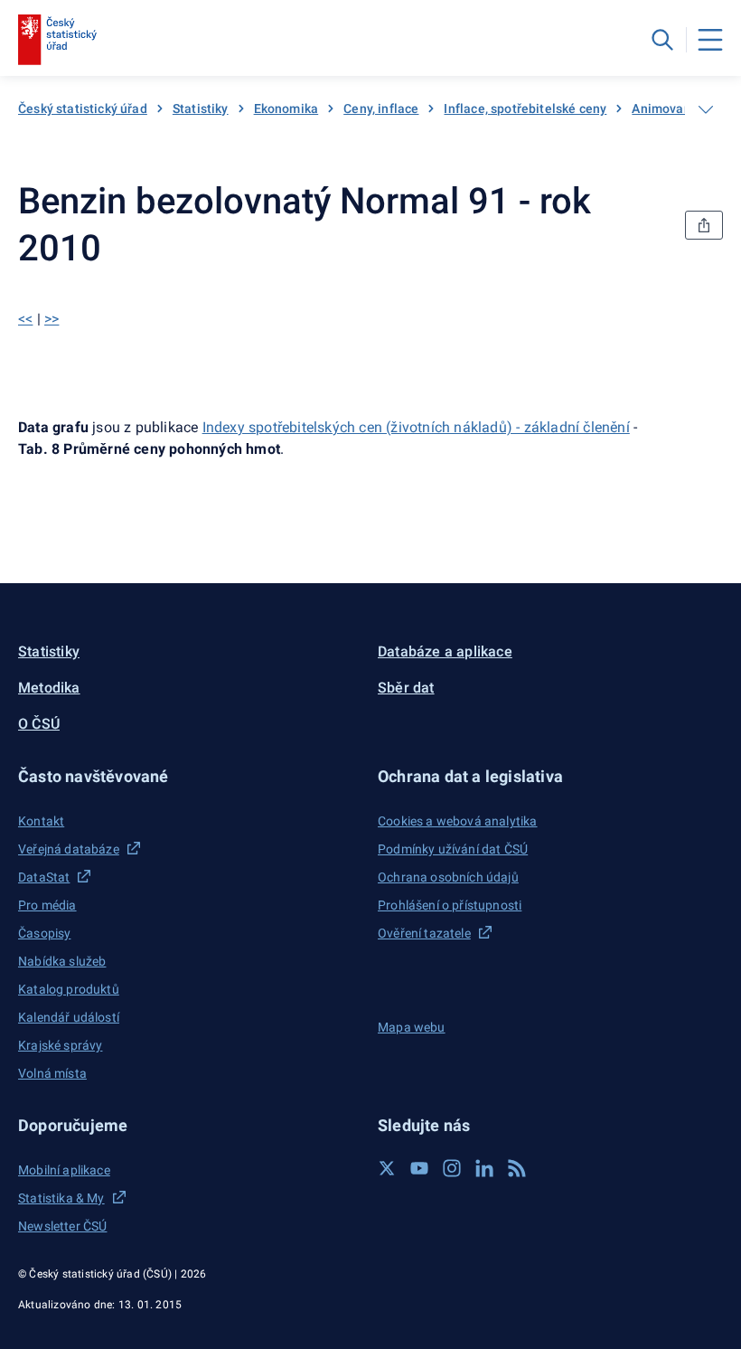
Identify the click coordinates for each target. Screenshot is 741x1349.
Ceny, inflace (380, 108)
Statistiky (201, 108)
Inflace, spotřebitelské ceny (525, 108)
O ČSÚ (39, 723)
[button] (190, 776)
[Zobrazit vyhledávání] (662, 39)
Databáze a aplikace (445, 651)
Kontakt (41, 821)
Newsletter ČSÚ (62, 1226)
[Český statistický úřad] (57, 39)
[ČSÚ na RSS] (517, 1168)
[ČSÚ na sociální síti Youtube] (419, 1168)
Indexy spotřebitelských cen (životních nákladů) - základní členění (416, 427)
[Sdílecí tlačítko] (704, 225)
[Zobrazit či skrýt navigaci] (706, 109)
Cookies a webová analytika (458, 821)
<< (25, 318)
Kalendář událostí (68, 1017)
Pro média (47, 905)
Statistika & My (61, 1198)
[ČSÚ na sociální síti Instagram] (452, 1168)
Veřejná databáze (68, 849)
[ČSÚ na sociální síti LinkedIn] (484, 1168)
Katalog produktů (68, 989)
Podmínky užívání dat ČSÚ (453, 849)
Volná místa (52, 1073)
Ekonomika (286, 108)
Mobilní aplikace (64, 1170)
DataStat (44, 877)
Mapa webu (412, 1027)
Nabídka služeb (62, 961)
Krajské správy (60, 1045)
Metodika (49, 687)
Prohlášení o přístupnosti (449, 905)
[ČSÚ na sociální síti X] (387, 1168)
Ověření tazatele (424, 933)
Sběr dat (406, 687)
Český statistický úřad (82, 108)
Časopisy (44, 933)
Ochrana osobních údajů (448, 877)
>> (51, 318)
